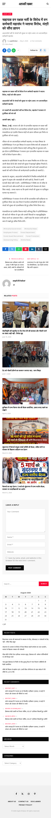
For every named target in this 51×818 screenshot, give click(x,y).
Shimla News (25, 240)
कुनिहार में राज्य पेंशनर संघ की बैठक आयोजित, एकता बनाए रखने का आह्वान (25, 408)
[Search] (47, 4)
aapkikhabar (13, 41)
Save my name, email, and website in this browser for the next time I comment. (23, 559)
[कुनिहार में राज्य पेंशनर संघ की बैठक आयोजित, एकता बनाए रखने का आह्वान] (25, 391)
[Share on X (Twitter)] (9, 50)
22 (39, 612)
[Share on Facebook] (4, 50)
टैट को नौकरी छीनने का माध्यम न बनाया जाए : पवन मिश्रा (21, 370)
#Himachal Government (12, 229)
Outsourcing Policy (11, 240)
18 (12, 612)
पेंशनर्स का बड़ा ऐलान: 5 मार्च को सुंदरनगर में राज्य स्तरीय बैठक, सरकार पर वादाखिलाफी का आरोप (23, 487)
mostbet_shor (10, 724)
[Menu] (3, 4)
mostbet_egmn (10, 698)
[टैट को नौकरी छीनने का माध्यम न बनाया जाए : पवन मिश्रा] (25, 354)
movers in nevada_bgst (13, 708)
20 (25, 612)
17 (6, 612)
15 (39, 608)
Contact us (23, 801)
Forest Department (28, 232)
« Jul (4, 624)
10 (6, 608)
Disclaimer (36, 801)
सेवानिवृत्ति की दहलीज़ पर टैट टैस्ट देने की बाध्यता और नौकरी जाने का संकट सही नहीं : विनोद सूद (24, 332)
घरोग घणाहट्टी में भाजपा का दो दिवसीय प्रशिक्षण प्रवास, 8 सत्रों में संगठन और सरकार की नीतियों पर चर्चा (25, 692)
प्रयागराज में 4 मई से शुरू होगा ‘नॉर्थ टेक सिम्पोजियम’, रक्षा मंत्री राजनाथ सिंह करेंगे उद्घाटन (37, 264)
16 (45, 608)
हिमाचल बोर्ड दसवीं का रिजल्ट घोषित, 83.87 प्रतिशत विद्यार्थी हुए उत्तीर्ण (26, 711)
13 (25, 608)
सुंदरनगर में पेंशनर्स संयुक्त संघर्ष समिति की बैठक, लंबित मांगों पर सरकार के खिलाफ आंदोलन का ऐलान (23, 448)
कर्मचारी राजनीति (7, 14)
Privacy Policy (25, 805)
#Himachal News (30, 229)
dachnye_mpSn (10, 716)
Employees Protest (11, 232)
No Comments (37, 41)
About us (12, 801)
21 (32, 612)
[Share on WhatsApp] (14, 50)
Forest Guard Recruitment (13, 236)
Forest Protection (32, 236)
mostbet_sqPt (10, 688)
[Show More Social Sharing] (18, 50)
